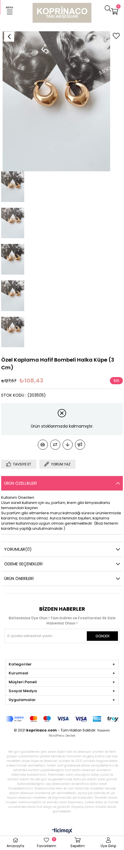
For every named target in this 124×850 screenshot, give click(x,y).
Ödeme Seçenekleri (23, 564)
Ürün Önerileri (18, 578)
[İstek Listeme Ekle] (43, 445)
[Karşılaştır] (55, 445)
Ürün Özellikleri (20, 483)
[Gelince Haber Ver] (80, 445)
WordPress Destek (62, 735)
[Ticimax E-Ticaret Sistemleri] (62, 831)
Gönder (102, 636)
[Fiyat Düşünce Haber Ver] (68, 445)
